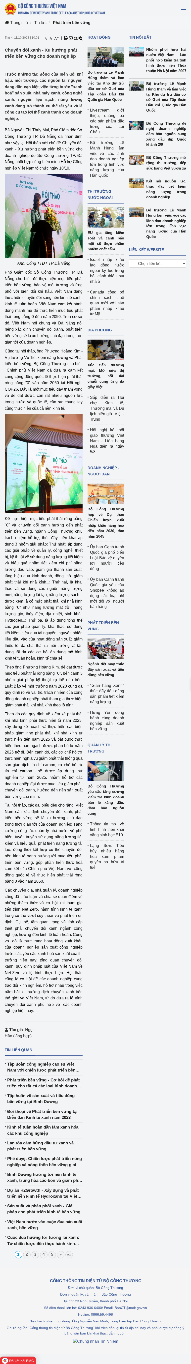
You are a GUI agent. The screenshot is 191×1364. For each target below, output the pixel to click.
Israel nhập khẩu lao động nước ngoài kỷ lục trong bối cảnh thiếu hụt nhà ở (107, 271)
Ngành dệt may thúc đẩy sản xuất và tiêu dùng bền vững (106, 669)
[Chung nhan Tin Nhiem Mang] (95, 1341)
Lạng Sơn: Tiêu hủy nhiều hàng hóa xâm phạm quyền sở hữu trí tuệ (107, 856)
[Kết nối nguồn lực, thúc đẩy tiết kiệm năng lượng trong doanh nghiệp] (137, 183)
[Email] (71, 38)
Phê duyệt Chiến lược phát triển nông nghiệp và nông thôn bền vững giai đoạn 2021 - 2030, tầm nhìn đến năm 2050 (44, 1162)
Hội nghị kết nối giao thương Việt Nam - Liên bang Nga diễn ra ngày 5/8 (107, 441)
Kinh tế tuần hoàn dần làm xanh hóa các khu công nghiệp (42, 1130)
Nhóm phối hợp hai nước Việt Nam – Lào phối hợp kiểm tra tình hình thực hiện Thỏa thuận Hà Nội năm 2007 (166, 60)
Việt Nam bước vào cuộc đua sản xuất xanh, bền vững (44, 1224)
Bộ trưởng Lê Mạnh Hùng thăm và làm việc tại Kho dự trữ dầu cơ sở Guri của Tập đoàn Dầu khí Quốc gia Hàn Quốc (166, 97)
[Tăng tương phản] (76, 38)
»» (69, 1254)
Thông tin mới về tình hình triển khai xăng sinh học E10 (107, 829)
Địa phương (100, 330)
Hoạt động (99, 37)
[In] (66, 38)
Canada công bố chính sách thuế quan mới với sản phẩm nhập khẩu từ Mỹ (107, 303)
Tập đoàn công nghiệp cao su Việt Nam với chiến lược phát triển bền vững (41, 1068)
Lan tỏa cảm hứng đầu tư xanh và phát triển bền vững (40, 1146)
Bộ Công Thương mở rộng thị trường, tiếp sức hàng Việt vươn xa (166, 162)
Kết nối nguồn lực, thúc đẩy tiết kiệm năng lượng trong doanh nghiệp (166, 189)
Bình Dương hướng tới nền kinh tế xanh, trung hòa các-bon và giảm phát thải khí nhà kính (44, 1178)
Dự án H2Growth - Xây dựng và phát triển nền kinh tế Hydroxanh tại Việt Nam (43, 1194)
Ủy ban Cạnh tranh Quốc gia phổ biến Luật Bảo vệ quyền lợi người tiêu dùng (107, 558)
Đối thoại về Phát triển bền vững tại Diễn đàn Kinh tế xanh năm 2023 (42, 1114)
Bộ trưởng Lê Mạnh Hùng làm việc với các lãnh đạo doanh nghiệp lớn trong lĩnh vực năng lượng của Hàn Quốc (107, 159)
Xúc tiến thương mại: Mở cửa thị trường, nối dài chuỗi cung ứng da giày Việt (106, 376)
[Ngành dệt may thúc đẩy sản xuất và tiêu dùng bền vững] (106, 648)
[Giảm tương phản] (81, 38)
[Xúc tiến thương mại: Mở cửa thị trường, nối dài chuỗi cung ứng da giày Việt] (106, 349)
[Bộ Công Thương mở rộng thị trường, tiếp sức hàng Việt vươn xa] (137, 160)
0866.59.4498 (102, 1314)
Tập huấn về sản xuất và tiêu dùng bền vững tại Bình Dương (41, 1098)
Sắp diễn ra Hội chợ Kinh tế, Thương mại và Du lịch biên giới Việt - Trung (107, 408)
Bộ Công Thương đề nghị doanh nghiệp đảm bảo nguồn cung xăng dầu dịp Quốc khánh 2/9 (166, 134)
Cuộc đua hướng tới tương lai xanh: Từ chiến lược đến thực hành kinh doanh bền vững (43, 1241)
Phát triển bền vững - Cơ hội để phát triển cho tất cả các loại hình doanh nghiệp (43, 1083)
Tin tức (40, 23)
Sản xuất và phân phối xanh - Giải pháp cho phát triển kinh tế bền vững (43, 1209)
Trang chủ (18, 23)
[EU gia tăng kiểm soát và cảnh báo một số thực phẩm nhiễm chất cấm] (106, 217)
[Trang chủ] (55, 8)
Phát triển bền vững (72, 23)
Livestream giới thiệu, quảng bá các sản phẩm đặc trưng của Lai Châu (107, 121)
